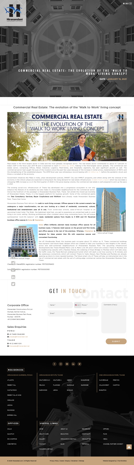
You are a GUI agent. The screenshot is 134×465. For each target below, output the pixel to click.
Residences (86, 429)
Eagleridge (85, 380)
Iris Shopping (12, 439)
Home (41, 429)
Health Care (44, 434)
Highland (10, 400)
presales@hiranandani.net (18, 337)
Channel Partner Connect (113, 444)
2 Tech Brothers (122, 460)
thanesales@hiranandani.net (19, 346)
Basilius (70, 390)
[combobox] (77, 305)
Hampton (116, 385)
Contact (42, 444)
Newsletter (86, 439)
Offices (106, 429)
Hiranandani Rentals (68, 439)
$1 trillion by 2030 (66, 166)
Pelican (42, 385)
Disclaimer (74, 460)
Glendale (70, 385)
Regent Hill (11, 385)
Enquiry (67, 460)
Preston (116, 380)
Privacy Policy (54, 460)
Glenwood (43, 390)
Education (64, 434)
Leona (55, 390)
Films (105, 434)
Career (62, 460)
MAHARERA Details (46, 449)
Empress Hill (12, 415)
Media (105, 439)
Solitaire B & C (44, 380)
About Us (64, 429)
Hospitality (86, 434)
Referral (85, 444)
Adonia (9, 405)
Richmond (10, 410)
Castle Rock (12, 390)
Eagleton (102, 390)
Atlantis (10, 380)
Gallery (42, 439)
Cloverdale (103, 380)
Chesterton (38, 220)
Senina (69, 380)
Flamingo (56, 385)
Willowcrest (104, 385)
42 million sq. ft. (94, 172)
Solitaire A (57, 380)
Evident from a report (100, 180)
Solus (30, 220)
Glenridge (84, 385)
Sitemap (81, 460)
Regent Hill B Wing (14, 395)
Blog (62, 444)
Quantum (10, 434)
